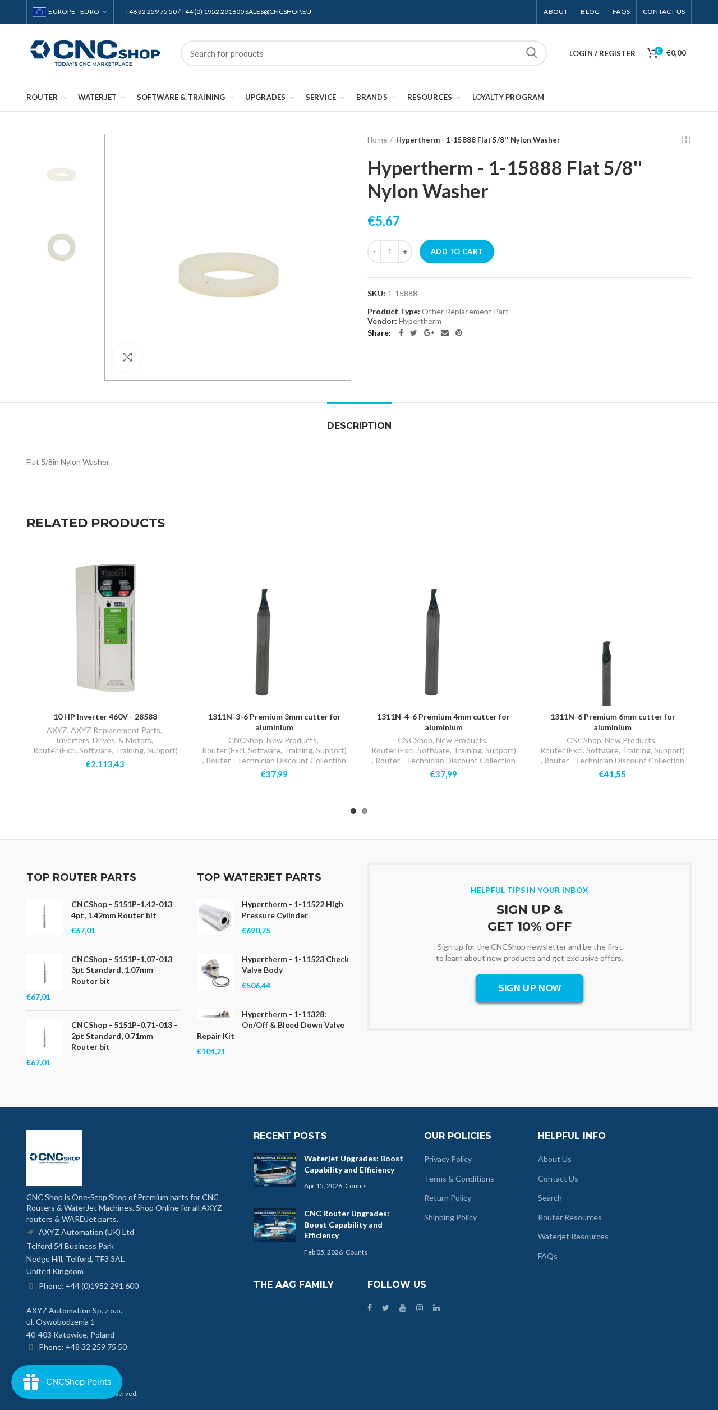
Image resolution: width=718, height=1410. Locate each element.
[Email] (445, 333)
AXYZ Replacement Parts (115, 730)
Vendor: (382, 321)
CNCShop (245, 740)
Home (377, 139)
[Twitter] (414, 333)
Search (532, 53)
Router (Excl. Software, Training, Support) (105, 750)
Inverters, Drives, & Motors (103, 740)
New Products (291, 740)
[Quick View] (176, 592)
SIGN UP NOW (529, 988)
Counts (356, 1186)
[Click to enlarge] (127, 358)
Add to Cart (457, 251)
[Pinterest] (459, 333)
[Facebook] (401, 333)
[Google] (429, 333)
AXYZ (57, 730)
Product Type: (393, 311)
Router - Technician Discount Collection (276, 760)
